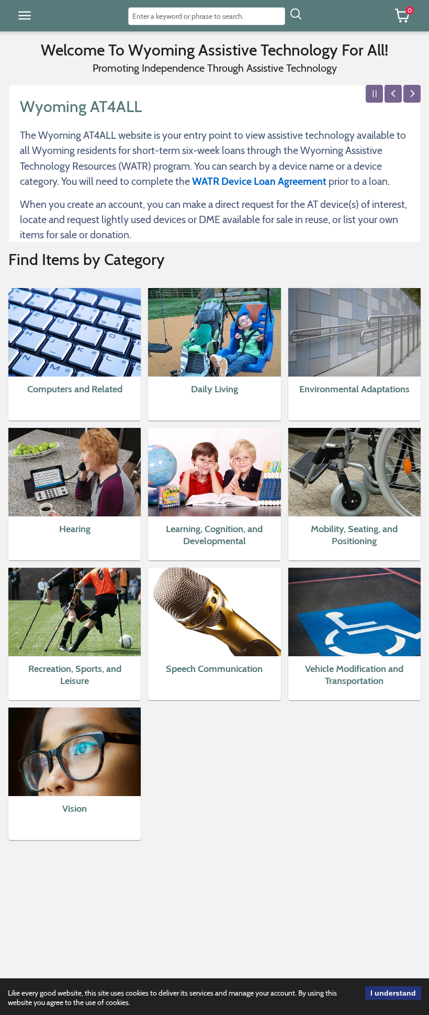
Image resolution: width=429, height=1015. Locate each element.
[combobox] (206, 16)
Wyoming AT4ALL (81, 106)
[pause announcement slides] (374, 94)
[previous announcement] (393, 94)
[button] (24, 15)
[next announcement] (412, 94)
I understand (393, 993)
